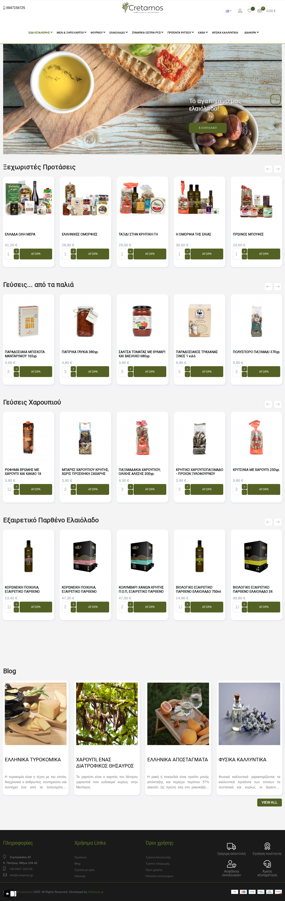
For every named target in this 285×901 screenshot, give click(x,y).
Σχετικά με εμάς (84, 869)
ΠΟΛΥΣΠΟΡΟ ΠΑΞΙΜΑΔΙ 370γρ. (256, 352)
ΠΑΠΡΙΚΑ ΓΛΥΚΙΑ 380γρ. (80, 352)
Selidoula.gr (96, 892)
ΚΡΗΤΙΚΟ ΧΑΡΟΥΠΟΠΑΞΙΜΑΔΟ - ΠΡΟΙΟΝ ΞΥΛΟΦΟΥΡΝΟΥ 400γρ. (199, 474)
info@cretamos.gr (21, 875)
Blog (77, 863)
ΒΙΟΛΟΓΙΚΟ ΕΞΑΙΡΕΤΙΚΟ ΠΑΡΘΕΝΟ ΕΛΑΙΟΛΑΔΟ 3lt (252, 589)
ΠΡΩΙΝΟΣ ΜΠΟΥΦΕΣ (248, 234)
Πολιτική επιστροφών (159, 876)
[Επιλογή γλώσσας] (228, 10)
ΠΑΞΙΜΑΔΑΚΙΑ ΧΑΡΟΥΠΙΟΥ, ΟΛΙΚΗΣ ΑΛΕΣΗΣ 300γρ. (140, 472)
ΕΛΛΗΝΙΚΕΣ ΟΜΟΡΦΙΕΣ (79, 234)
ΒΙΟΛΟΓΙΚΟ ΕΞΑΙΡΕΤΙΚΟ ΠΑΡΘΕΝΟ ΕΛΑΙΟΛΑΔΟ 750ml (198, 589)
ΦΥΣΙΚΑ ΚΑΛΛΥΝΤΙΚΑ (242, 760)
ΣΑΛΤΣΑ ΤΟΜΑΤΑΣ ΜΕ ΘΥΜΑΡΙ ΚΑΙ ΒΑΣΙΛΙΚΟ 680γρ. (142, 354)
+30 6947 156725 (21, 869)
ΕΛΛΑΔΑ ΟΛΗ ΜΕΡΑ (20, 234)
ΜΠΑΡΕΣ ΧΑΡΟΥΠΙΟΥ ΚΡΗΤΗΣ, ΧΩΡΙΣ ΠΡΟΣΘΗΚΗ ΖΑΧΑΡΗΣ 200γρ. (85, 474)
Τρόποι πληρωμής (158, 863)
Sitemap (79, 876)
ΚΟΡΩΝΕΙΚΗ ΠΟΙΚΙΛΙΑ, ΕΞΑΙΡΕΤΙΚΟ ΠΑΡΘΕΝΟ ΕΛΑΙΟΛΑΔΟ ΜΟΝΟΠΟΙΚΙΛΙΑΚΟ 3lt (79, 593)
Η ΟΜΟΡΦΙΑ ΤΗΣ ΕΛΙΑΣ (193, 234)
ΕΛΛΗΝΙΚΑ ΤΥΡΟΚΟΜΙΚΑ (33, 760)
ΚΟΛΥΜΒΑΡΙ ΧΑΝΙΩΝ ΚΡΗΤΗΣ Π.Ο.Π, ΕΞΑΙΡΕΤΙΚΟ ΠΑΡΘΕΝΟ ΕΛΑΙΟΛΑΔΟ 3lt (141, 591)
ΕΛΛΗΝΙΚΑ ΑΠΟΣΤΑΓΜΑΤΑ (177, 760)
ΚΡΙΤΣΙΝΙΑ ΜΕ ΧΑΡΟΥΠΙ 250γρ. (256, 470)
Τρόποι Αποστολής (158, 857)
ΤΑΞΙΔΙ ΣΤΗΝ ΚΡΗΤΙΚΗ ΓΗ (138, 234)
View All (269, 802)
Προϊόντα (80, 857)
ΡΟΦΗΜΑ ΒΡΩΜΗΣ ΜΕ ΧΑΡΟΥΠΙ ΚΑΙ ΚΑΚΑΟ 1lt (23, 472)
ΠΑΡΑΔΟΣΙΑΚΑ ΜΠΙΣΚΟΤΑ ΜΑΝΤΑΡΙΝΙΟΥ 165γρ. (25, 354)
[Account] (240, 10)
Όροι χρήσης (154, 869)
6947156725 (15, 8)
